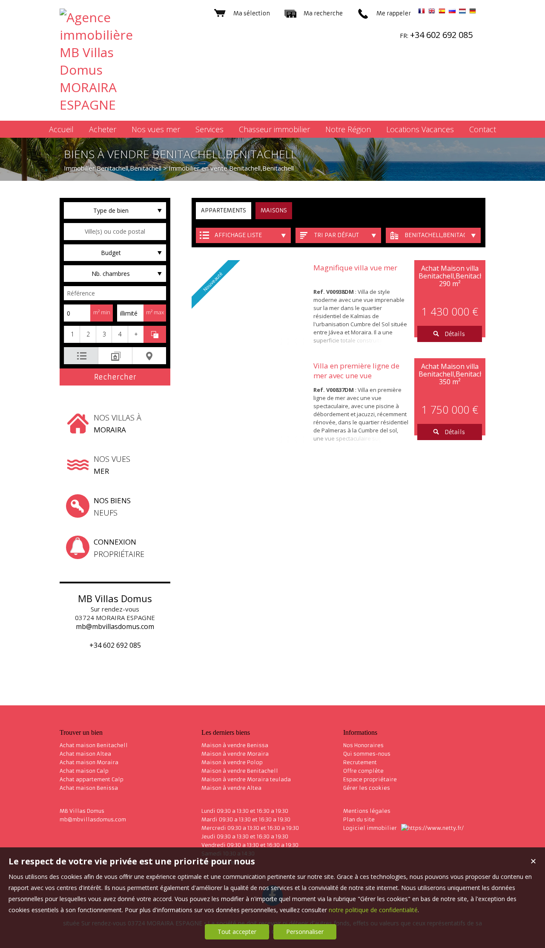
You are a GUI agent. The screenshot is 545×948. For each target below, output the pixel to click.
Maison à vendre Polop (232, 762)
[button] (72, 334)
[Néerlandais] (462, 12)
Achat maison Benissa (89, 788)
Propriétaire (119, 548)
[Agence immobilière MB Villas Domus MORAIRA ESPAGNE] (106, 104)
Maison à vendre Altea (231, 788)
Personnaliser (305, 932)
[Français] (421, 12)
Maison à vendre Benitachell (239, 771)
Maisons (274, 210)
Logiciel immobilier (370, 828)
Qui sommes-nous (366, 754)
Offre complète (363, 771)
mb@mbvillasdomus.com (115, 626)
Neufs (112, 507)
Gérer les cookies (366, 788)
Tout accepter (237, 932)
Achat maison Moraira (89, 762)
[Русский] (452, 12)
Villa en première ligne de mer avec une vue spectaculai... (356, 375)
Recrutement (360, 762)
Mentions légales (366, 811)
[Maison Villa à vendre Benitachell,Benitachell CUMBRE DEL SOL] (250, 401)
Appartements (223, 210)
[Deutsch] (472, 12)
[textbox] (115, 231)
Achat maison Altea (85, 754)
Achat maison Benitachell (94, 745)
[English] (431, 12)
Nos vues (112, 465)
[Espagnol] (442, 12)
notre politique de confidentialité (373, 910)
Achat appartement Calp (91, 779)
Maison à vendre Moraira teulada (246, 779)
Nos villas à (117, 423)
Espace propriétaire (370, 779)
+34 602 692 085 (115, 645)
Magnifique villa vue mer (355, 268)
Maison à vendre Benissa (234, 745)
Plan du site (359, 819)
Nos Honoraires (363, 745)
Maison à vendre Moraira (235, 754)
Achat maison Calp (84, 771)
